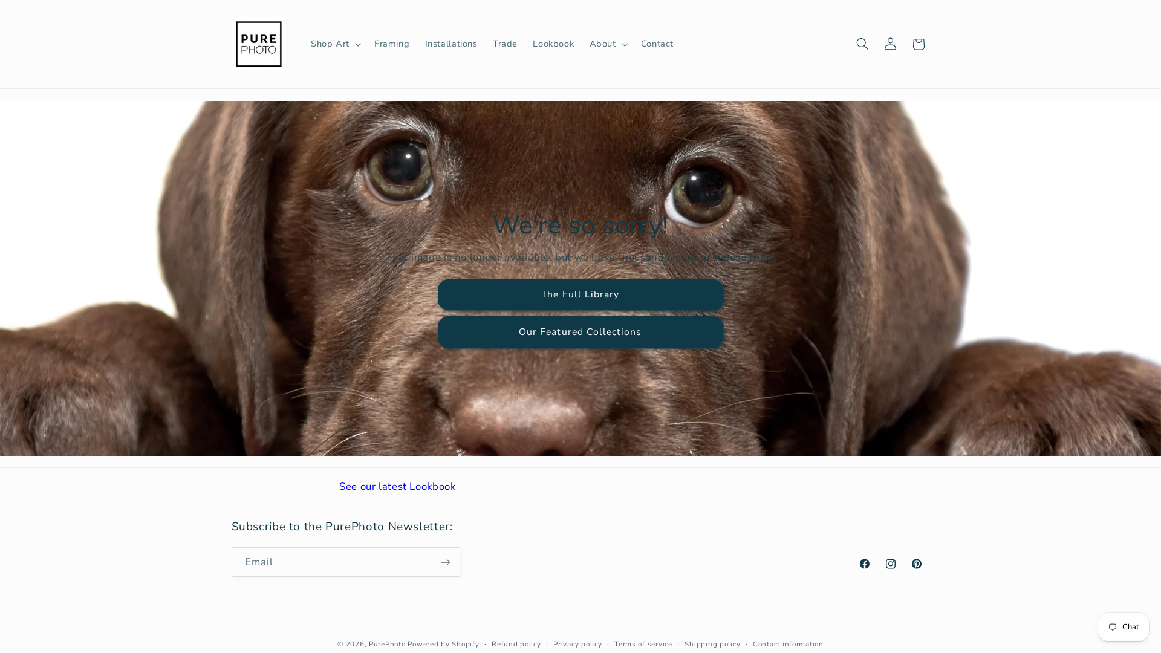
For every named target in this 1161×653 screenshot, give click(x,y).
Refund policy (516, 644)
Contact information (788, 644)
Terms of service (643, 644)
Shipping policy (712, 644)
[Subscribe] (445, 562)
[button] (334, 44)
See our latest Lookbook (397, 486)
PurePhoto (387, 644)
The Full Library (581, 294)
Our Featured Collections (580, 332)
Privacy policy (577, 644)
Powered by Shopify (443, 644)
